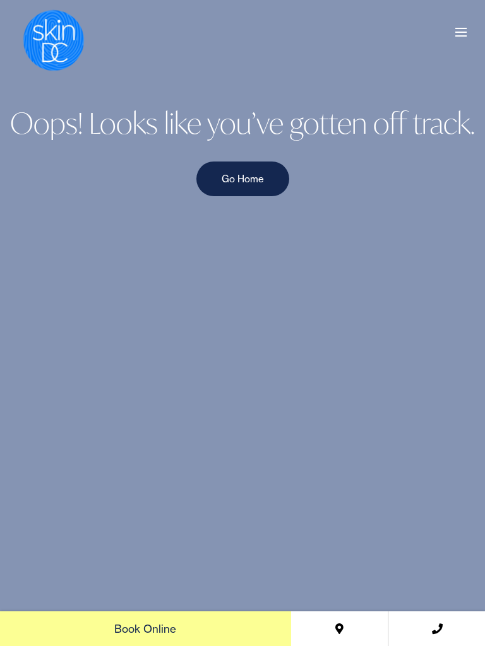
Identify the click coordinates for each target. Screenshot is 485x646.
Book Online (145, 628)
